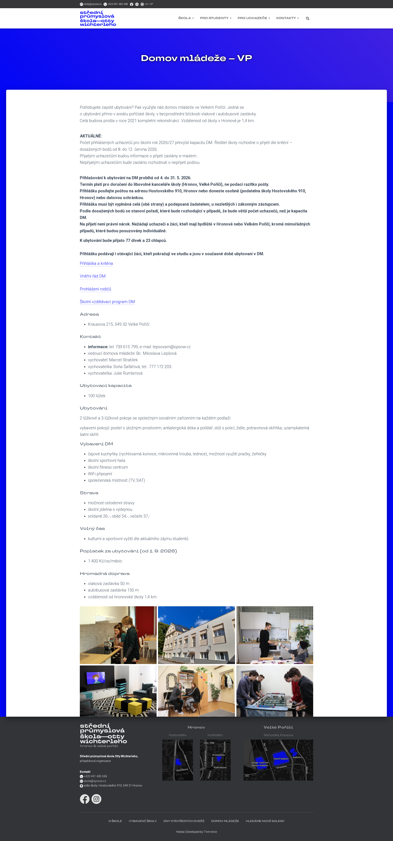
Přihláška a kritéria (96, 263)
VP (151, 4)
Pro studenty (214, 18)
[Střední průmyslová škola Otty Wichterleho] (108, 18)
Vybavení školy (143, 821)
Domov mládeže (225, 821)
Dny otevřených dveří (184, 821)
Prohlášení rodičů (95, 289)
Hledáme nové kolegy (265, 821)
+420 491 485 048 (117, 4)
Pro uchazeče (253, 18)
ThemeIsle (210, 831)
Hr (146, 4)
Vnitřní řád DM (93, 276)
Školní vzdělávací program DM (107, 301)
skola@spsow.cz (93, 4)
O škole (115, 821)
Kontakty (286, 18)
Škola (185, 18)
